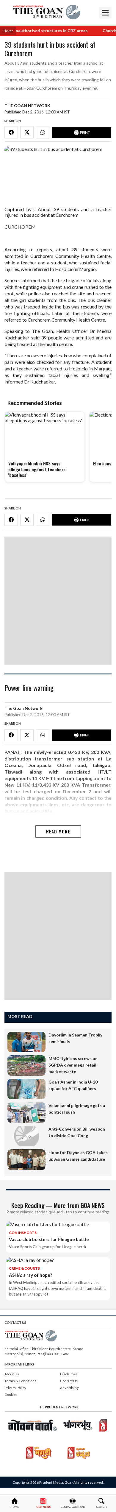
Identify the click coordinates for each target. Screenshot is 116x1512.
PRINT (85, 132)
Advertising (69, 1387)
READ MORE (58, 831)
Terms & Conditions (20, 1381)
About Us (11, 1374)
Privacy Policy (15, 1387)
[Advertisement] (58, 601)
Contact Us (69, 1381)
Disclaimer (68, 1374)
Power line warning (29, 688)
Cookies (11, 1394)
